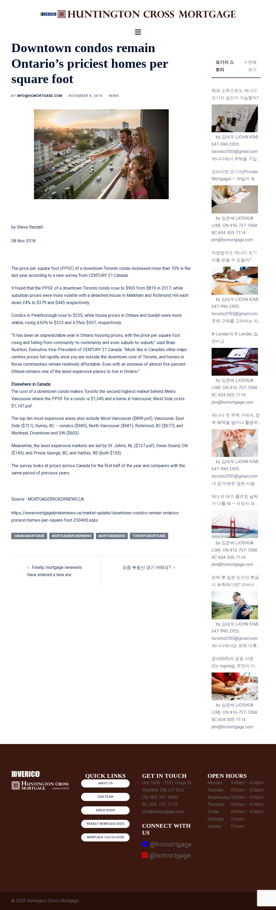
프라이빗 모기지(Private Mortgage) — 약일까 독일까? (235, 176)
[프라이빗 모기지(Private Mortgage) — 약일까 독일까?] (235, 199)
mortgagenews (112, 536)
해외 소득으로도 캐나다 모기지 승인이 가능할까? (235, 94)
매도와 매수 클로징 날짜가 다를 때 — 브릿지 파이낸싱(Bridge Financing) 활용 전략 (236, 501)
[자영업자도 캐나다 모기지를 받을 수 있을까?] (235, 281)
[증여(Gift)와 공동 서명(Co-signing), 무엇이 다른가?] (235, 687)
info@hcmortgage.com (39, 96)
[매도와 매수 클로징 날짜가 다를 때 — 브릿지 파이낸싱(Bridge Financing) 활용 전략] (235, 524)
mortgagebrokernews (71, 536)
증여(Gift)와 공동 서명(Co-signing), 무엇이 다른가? (235, 663)
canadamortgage (29, 536)
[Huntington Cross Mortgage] (138, 13)
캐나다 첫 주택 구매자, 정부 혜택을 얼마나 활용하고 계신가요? (236, 419)
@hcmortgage (170, 844)
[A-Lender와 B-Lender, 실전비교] (235, 362)
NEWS (114, 96)
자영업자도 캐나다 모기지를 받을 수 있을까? (234, 256)
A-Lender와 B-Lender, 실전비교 (235, 337)
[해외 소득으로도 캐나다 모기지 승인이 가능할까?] (235, 118)
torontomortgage (149, 536)
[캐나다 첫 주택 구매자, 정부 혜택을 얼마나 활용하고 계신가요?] (235, 443)
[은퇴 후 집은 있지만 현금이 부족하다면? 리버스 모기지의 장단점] (235, 605)
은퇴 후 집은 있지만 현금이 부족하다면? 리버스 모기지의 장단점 (236, 582)
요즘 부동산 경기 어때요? (146, 567)
